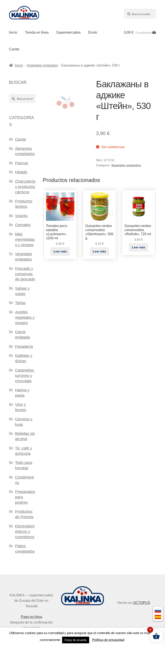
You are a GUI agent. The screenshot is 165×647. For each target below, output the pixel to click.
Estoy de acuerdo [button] (76, 640)
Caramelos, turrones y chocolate (25, 375)
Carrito (14, 49)
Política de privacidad (108, 640)
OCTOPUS (141, 603)
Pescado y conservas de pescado (25, 274)
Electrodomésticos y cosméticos (25, 531)
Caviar (20, 139)
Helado (21, 172)
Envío (92, 32)
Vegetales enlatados (42, 65)
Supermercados (68, 32)
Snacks (21, 216)
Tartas (20, 303)
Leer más (60, 251)
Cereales (23, 225)
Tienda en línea (37, 32)
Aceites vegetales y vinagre (25, 317)
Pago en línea (31, 617)
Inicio (13, 32)
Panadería (24, 346)
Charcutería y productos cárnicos (25, 186)
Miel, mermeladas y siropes (24, 239)
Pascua (21, 163)
